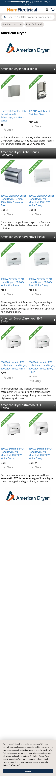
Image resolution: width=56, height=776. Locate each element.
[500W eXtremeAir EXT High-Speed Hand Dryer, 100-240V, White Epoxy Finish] (42, 342)
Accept (28, 771)
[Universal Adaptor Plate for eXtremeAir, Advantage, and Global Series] (14, 91)
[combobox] (28, 17)
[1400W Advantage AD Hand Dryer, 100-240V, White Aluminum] (14, 259)
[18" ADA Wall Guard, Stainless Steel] (42, 91)
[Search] (5, 17)
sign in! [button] (28, 4)
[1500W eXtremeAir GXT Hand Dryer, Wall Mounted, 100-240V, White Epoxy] (42, 428)
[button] (4, 9)
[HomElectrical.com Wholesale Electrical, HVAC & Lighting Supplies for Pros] (22, 9)
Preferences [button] (14, 765)
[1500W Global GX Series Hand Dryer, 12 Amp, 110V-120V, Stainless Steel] (14, 175)
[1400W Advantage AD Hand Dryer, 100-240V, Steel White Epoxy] (42, 259)
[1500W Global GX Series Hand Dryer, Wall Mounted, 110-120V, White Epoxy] (42, 175)
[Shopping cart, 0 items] (53, 9)
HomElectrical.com (12, 24)
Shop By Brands (34, 24)
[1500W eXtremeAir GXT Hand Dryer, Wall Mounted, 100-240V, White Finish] (14, 428)
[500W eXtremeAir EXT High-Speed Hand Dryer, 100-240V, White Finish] (14, 342)
